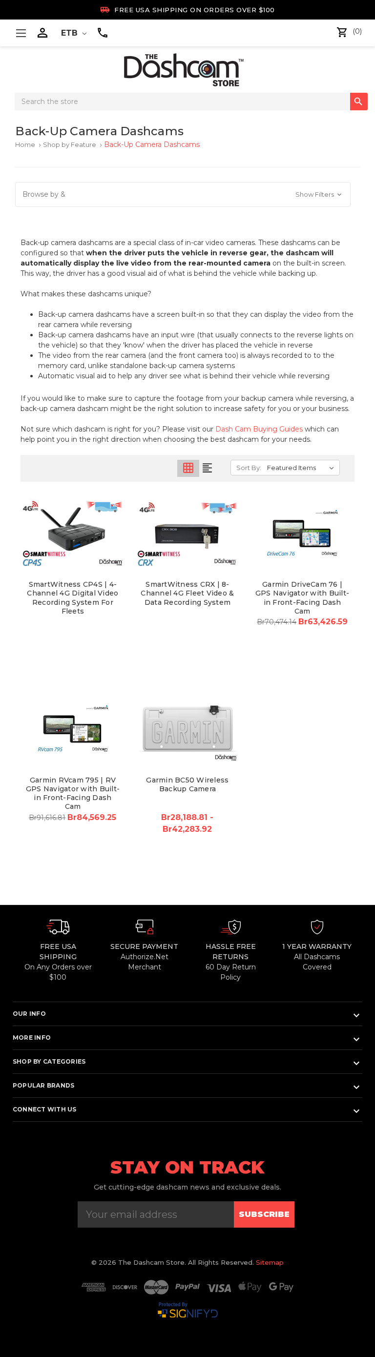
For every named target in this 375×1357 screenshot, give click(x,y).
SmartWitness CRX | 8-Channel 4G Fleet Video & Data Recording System (187, 593)
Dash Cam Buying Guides (259, 429)
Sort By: (248, 468)
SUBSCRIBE (264, 1214)
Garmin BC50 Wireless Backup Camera (187, 784)
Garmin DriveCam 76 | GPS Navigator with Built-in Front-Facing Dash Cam (302, 598)
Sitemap (270, 1262)
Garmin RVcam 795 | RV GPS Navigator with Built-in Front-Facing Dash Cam (73, 793)
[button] (182, 194)
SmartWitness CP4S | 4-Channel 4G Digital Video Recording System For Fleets (72, 598)
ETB (70, 33)
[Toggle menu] (20, 33)
